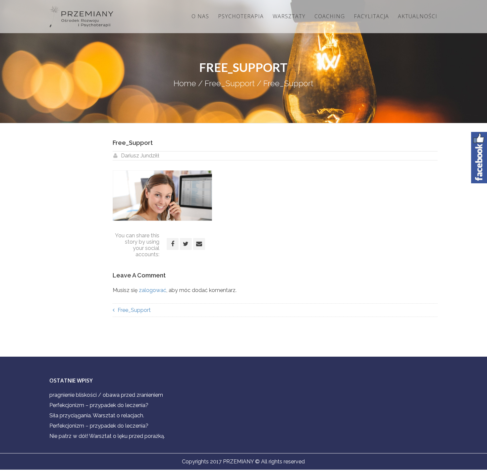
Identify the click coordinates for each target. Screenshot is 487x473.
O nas (200, 16)
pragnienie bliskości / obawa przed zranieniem (106, 395)
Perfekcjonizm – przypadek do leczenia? (98, 405)
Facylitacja (371, 16)
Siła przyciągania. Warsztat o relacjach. (96, 415)
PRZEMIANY (238, 461)
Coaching (329, 16)
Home (185, 83)
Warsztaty (289, 16)
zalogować (152, 290)
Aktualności (417, 16)
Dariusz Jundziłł (140, 155)
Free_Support (230, 83)
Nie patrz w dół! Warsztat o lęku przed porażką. (107, 436)
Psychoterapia (241, 16)
